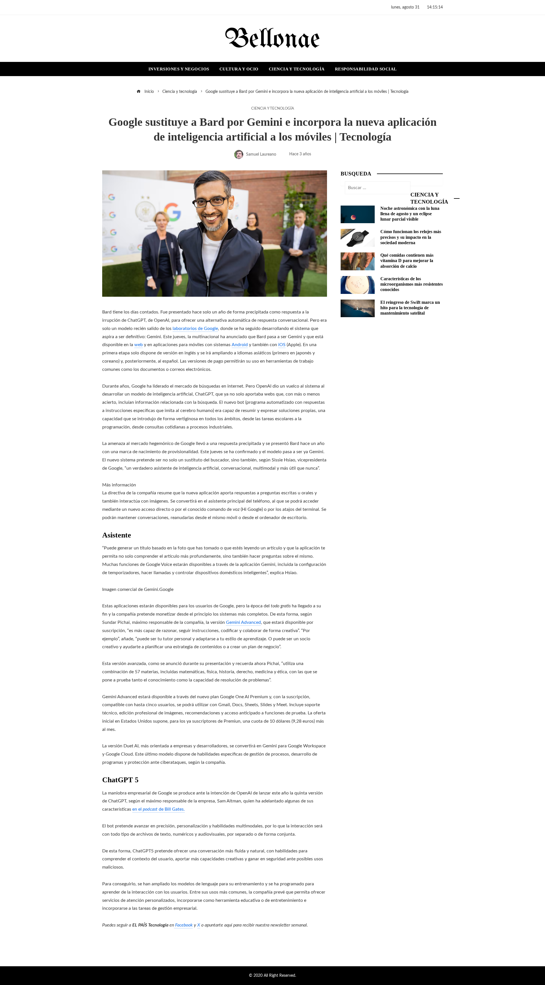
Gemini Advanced (243, 622)
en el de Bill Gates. (158, 809)
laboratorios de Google (195, 328)
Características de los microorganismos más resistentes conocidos (411, 284)
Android (240, 344)
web (138, 344)
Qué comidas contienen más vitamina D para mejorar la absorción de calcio (406, 260)
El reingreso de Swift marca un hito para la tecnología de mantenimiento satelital (410, 307)
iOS (282, 344)
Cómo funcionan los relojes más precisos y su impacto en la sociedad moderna (410, 237)
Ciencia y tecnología (272, 108)
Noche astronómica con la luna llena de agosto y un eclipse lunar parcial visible (409, 213)
